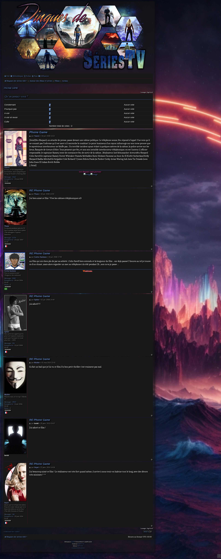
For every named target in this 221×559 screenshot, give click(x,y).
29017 (14, 402)
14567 (14, 177)
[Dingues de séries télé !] (78, 37)
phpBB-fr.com (81, 544)
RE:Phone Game (39, 190)
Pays (36, 76)
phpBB (72, 542)
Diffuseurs (45, 76)
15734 (14, 238)
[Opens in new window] (87, 174)
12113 (14, 278)
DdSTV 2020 (80, 546)
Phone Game (11, 88)
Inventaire (8, 183)
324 (13, 343)
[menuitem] (7, 76)
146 (13, 514)
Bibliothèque (18, 76)
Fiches (28, 76)
